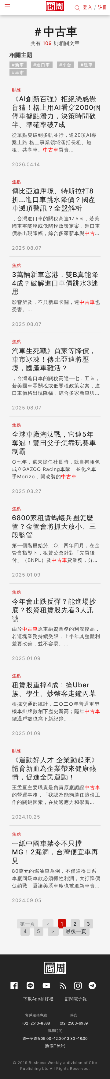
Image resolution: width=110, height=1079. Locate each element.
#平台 (65, 64)
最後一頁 (76, 931)
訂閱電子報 (76, 998)
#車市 (18, 72)
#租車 (87, 64)
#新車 (18, 64)
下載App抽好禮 (38, 998)
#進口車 (41, 64)
